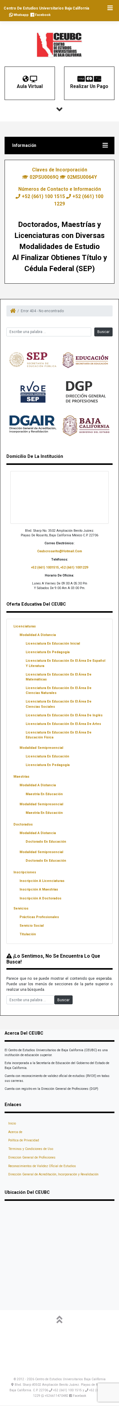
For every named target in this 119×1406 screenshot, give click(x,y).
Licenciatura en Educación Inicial (53, 644)
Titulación (28, 934)
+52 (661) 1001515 (45, 567)
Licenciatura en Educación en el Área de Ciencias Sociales (59, 703)
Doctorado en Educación (46, 842)
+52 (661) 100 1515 (43, 196)
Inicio (12, 1123)
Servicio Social (32, 926)
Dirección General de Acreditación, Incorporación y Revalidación (53, 1174)
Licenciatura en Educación (47, 756)
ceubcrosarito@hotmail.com (59, 551)
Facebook (42, 15)
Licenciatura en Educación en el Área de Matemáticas (59, 676)
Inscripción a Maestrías (39, 889)
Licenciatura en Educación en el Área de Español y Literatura (65, 663)
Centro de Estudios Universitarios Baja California (46, 8)
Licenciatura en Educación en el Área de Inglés (64, 715)
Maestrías (21, 777)
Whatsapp (21, 15)
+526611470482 (56, 1395)
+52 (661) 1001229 (74, 567)
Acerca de (15, 1132)
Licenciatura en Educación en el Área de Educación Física (59, 734)
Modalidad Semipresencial (41, 748)
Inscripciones (24, 872)
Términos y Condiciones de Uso (30, 1149)
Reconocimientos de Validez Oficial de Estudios (42, 1166)
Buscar (103, 332)
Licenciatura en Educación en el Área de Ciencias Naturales (59, 690)
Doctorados (23, 824)
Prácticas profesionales (39, 917)
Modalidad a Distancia (38, 785)
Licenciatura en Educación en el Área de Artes (63, 724)
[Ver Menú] (110, 8)
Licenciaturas (24, 626)
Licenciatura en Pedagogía (48, 652)
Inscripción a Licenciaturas (42, 881)
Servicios (20, 908)
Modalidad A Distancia (38, 635)
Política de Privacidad (23, 1140)
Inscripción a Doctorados (40, 898)
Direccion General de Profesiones (32, 1157)
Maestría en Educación (44, 794)
